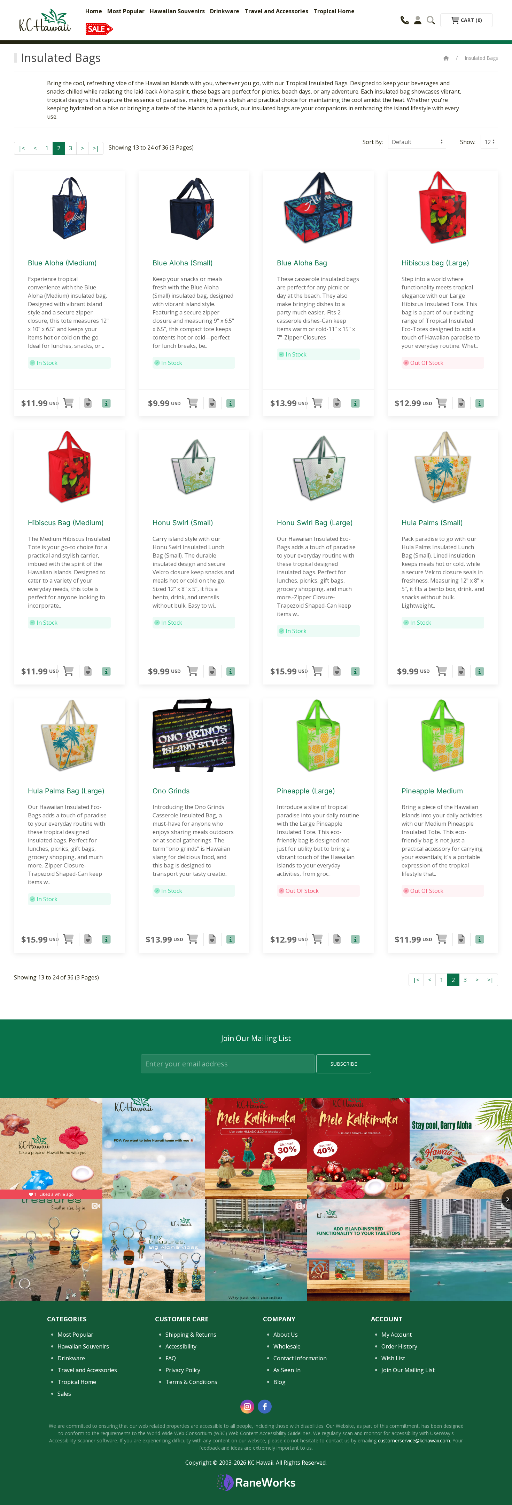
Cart (470, 20)
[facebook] (265, 1407)
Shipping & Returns (190, 1334)
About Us (285, 1334)
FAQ (170, 1358)
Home (93, 11)
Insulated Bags (481, 58)
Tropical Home (334, 11)
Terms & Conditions (191, 1382)
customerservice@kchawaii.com (414, 1440)
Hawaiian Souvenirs (177, 11)
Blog (279, 1382)
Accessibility (180, 1346)
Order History (399, 1346)
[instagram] (247, 1407)
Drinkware (224, 11)
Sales (64, 1394)
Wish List (393, 1358)
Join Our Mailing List (408, 1370)
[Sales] (99, 28)
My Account (396, 1334)
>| (96, 148)
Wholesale (287, 1346)
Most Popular (126, 11)
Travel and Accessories (276, 11)
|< (21, 148)
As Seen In (287, 1370)
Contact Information (300, 1358)
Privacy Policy (182, 1370)
